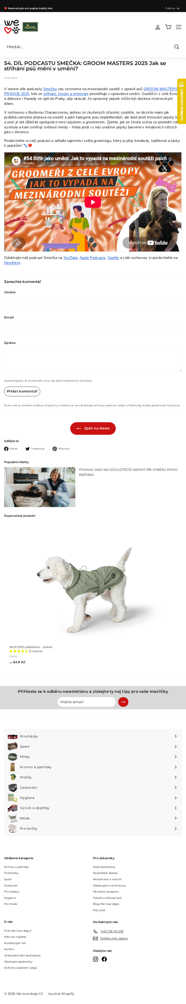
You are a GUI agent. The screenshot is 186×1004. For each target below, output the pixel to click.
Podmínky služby (139, 405)
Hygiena (10, 898)
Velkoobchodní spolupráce (22, 955)
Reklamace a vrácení (107, 879)
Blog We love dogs (106, 904)
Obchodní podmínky (18, 961)
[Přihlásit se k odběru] (123, 702)
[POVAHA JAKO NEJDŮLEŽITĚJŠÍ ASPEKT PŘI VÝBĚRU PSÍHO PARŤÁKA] (39, 487)
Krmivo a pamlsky (16, 867)
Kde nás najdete (15, 936)
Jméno (10, 292)
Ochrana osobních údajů (20, 967)
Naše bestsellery (104, 867)
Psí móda (10, 904)
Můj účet (99, 910)
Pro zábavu (11, 891)
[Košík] (168, 27)
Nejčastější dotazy (105, 873)
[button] (19, 651)
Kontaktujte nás (15, 943)
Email (9, 317)
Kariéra (9, 949)
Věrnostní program (106, 891)
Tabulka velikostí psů (107, 898)
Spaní (8, 879)
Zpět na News (96, 428)
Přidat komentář (22, 391)
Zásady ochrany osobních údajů (104, 405)
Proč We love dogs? (17, 930)
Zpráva (10, 343)
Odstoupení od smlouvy (109, 885)
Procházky (11, 873)
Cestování (11, 885)
